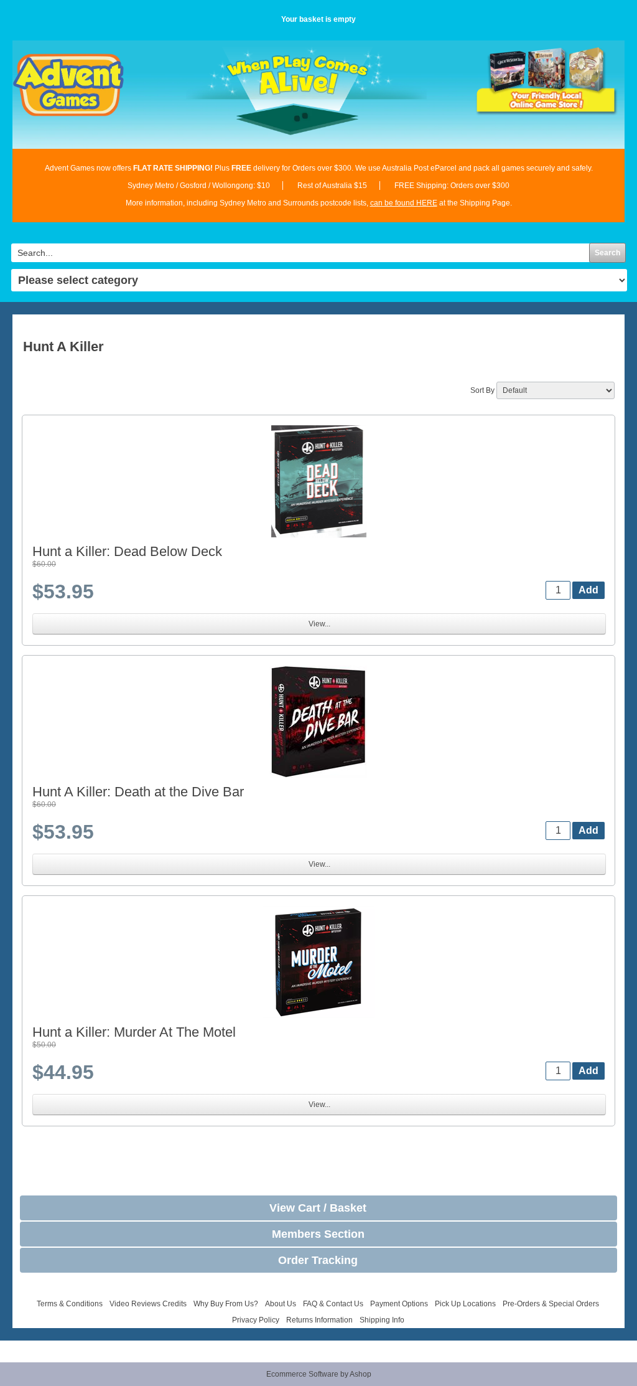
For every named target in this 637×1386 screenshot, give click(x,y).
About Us (280, 1303)
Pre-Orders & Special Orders (551, 1303)
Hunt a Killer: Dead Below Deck (127, 551)
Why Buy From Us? (225, 1303)
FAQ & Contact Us (333, 1303)
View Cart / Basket (317, 1208)
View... (319, 624)
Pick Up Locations (465, 1303)
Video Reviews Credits (148, 1303)
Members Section (318, 1234)
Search (607, 252)
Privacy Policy (255, 1320)
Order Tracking (318, 1260)
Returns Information (319, 1320)
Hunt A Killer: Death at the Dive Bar (138, 791)
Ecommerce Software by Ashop (318, 1374)
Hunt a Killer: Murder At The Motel (134, 1032)
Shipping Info (382, 1320)
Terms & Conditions (70, 1303)
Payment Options (399, 1303)
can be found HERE (403, 203)
